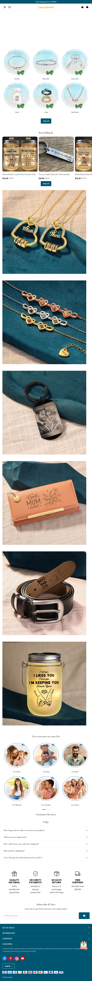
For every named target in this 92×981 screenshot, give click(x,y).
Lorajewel (9, 977)
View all (46, 121)
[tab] (43, 38)
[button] (4, 7)
